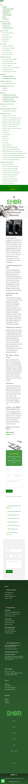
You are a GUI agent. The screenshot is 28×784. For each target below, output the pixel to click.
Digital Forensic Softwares (8, 164)
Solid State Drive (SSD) (8, 69)
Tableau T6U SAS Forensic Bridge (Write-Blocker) (13, 155)
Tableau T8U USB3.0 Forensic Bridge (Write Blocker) (14, 157)
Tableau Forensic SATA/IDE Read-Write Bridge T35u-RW (15, 153)
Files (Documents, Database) (9, 48)
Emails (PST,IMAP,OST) (8, 46)
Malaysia (7, 699)
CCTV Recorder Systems (8, 32)
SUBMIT (9, 491)
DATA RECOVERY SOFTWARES (8, 109)
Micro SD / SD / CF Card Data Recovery (11, 67)
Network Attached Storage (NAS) (10, 63)
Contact (14, 763)
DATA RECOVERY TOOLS (7, 104)
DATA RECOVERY (5, 21)
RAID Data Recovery (13, 522)
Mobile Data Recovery (13, 518)
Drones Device (6, 35)
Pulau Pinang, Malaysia (10, 689)
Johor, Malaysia (8, 685)
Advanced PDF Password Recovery (10, 179)
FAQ (14, 745)
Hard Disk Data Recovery (14, 511)
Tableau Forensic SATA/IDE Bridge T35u (11, 149)
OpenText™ (5, 88)
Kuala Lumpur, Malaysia (10, 687)
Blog (14, 739)
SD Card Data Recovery (14, 525)
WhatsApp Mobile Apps (8, 54)
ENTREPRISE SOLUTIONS (7, 86)
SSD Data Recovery (13, 529)
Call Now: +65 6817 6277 (14, 187)
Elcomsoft (5, 90)
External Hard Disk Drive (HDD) (10, 59)
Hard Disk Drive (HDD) (8, 61)
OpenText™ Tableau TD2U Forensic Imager (12, 128)
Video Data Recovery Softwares (9, 111)
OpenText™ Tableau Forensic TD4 (10, 126)
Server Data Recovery (7, 65)
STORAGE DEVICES (5, 57)
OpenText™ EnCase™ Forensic (9, 115)
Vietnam (6, 700)
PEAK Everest (6, 132)
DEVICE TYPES (4, 30)
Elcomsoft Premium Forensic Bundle (10, 166)
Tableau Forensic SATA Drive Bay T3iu (11, 159)
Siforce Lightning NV (7, 145)
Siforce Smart (6, 142)
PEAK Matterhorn (6, 134)
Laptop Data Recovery (13, 515)
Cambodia (7, 702)
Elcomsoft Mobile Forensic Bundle (10, 170)
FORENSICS (3, 74)
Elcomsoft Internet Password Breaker (10, 181)
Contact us (12, 415)
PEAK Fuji (5, 136)
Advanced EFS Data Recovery (9, 176)
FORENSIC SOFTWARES (6, 162)
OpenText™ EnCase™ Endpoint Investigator (12, 117)
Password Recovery (7, 50)
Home (14, 720)
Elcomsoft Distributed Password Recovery (11, 172)
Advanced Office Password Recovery (10, 174)
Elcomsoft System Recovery (8, 183)
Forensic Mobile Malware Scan (9, 83)
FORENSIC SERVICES (6, 81)
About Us (14, 726)
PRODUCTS (3, 93)
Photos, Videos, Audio (7, 52)
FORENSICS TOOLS (5, 113)
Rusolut (4, 106)
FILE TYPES (3, 44)
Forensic (14, 732)
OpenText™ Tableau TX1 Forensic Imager (11, 124)
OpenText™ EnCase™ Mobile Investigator (11, 122)
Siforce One (5, 140)
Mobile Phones (6, 39)
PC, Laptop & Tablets (7, 37)
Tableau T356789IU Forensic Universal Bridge (12, 151)
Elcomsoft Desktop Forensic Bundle (10, 168)
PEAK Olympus (6, 130)
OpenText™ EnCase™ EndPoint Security (11, 120)
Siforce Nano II (6, 138)
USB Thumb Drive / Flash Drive (9, 71)
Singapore (7, 683)
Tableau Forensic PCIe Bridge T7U (10, 147)
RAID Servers (6, 41)
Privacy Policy (14, 751)
